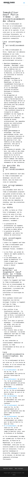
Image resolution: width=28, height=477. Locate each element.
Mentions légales (8, 468)
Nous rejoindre (19, 468)
